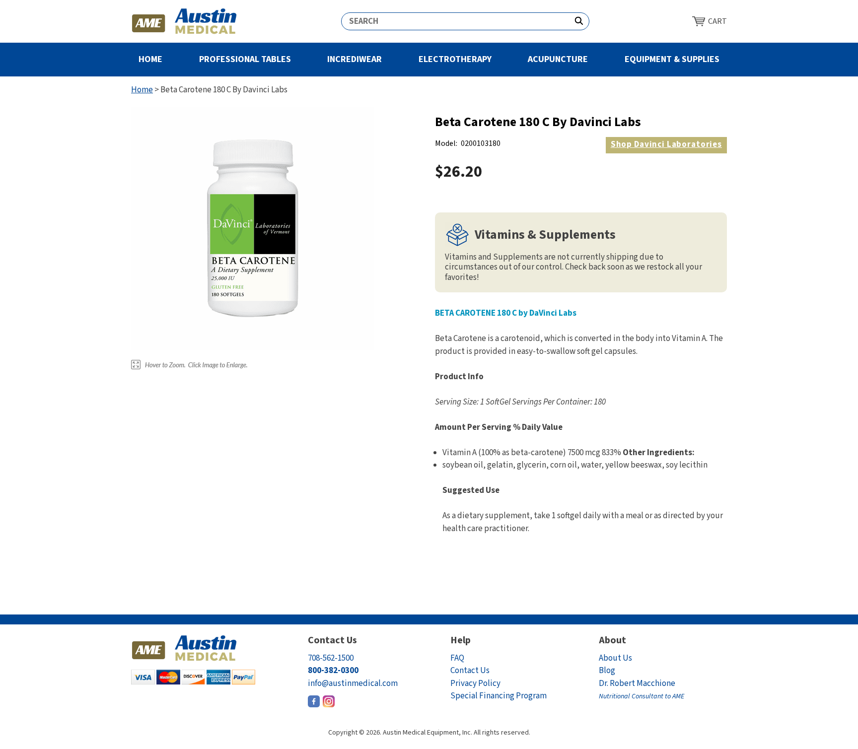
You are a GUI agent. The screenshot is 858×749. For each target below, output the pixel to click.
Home (150, 59)
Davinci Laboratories (666, 144)
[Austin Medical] (184, 21)
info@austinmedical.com (353, 683)
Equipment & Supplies (672, 59)
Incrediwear (354, 59)
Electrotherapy (455, 59)
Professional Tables (245, 59)
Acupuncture (558, 59)
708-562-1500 (331, 658)
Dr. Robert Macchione (641, 690)
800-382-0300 (333, 671)
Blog (607, 671)
